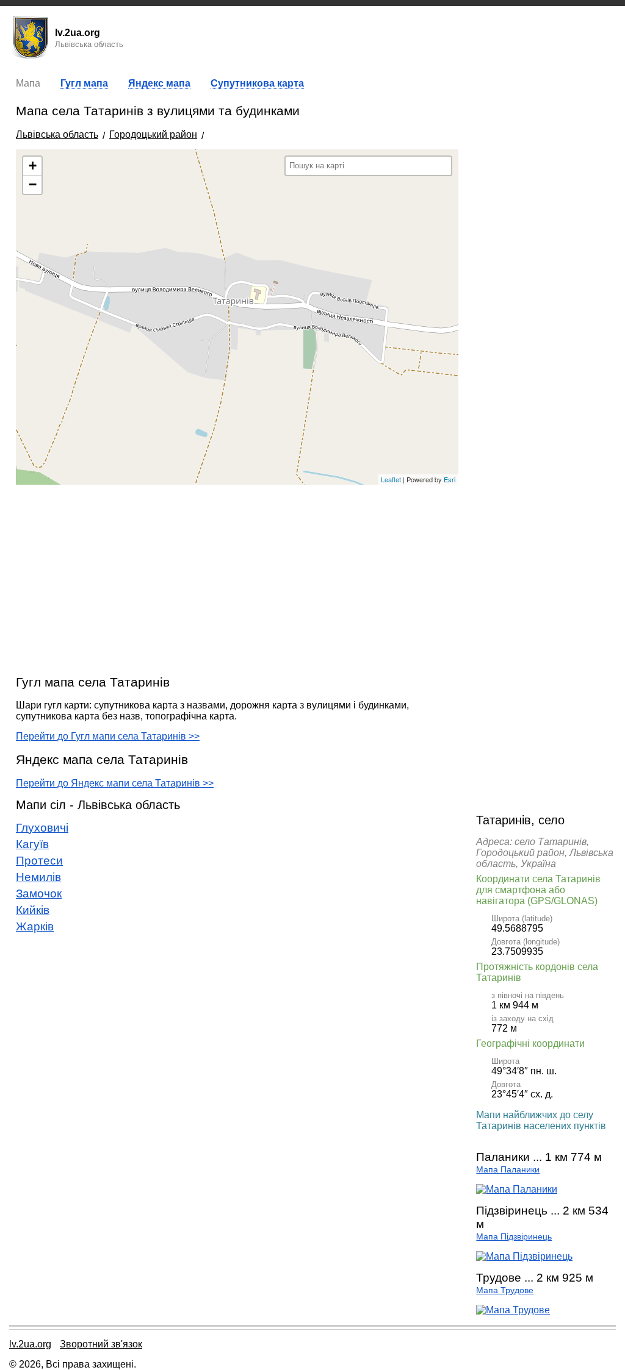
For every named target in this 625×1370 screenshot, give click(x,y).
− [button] (33, 184)
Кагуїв (32, 844)
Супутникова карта (257, 83)
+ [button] (33, 165)
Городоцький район (153, 134)
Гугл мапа (84, 83)
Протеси (39, 860)
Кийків (32, 910)
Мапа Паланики (508, 1169)
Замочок (39, 893)
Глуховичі (42, 827)
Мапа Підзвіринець (514, 1236)
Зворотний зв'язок (101, 1344)
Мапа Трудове (504, 1290)
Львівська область (57, 134)
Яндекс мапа (159, 83)
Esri (449, 479)
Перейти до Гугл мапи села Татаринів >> (108, 736)
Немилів (38, 877)
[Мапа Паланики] (516, 1189)
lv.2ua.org (30, 1344)
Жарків (35, 926)
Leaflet (391, 479)
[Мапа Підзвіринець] (524, 1256)
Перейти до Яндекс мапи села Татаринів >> (115, 783)
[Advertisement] (237, 579)
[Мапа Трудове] (513, 1310)
